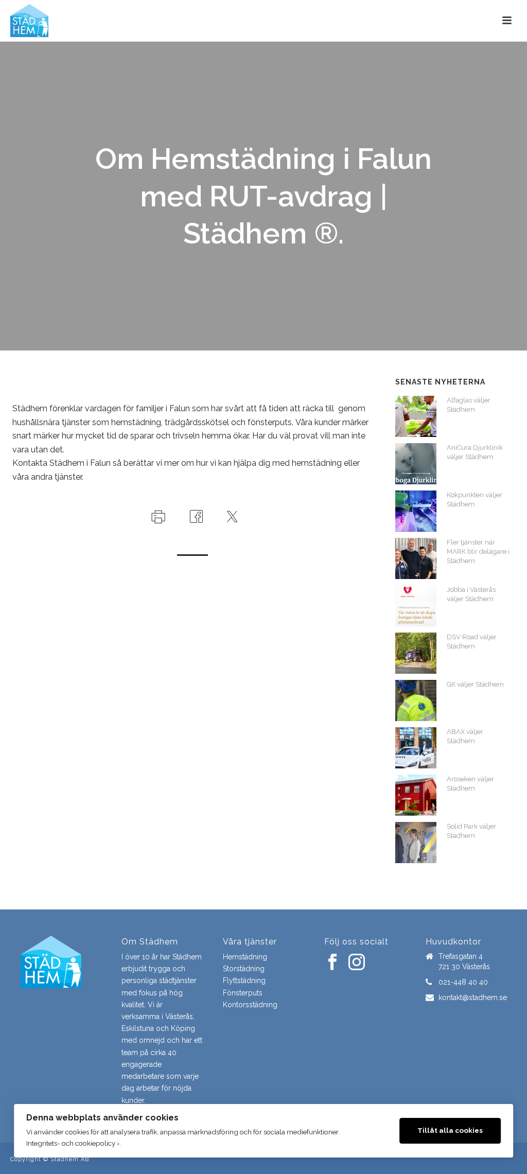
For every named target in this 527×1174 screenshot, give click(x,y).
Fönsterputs (242, 993)
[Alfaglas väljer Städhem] (415, 416)
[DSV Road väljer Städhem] (415, 653)
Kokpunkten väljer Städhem (474, 499)
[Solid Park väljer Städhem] (415, 842)
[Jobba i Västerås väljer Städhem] (415, 605)
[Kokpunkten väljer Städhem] (415, 511)
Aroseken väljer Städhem (470, 783)
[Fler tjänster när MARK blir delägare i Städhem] (415, 558)
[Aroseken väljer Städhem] (415, 795)
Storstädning (244, 969)
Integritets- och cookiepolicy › (72, 1143)
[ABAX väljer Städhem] (415, 747)
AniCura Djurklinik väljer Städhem (475, 452)
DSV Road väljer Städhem (472, 641)
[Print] (157, 516)
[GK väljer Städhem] (415, 700)
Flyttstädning (244, 980)
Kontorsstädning (250, 1005)
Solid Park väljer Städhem (471, 830)
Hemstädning (245, 957)
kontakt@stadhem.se (472, 997)
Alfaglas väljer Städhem (468, 404)
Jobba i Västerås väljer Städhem (471, 594)
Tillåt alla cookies (450, 1130)
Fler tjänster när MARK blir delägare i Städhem (478, 551)
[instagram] (356, 962)
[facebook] (332, 962)
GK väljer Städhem (475, 684)
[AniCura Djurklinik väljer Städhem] (415, 463)
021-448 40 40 (463, 982)
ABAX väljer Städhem (465, 736)
